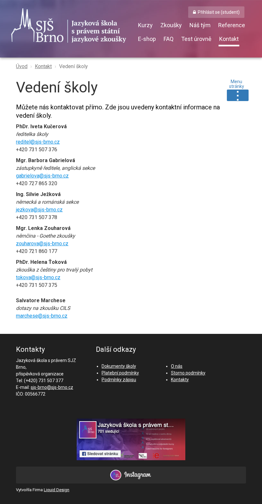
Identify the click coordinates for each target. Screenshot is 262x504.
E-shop (147, 38)
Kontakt (229, 38)
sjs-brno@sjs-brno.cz (52, 387)
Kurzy (145, 25)
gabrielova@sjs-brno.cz (42, 176)
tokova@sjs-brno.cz (38, 277)
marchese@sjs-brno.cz (41, 316)
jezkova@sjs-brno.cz (39, 210)
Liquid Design (56, 489)
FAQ (168, 38)
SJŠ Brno (73, 27)
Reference (231, 25)
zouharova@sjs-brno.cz (42, 243)
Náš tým (200, 25)
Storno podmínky (188, 372)
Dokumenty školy (119, 366)
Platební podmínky (120, 372)
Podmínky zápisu (119, 379)
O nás (176, 366)
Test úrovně (196, 38)
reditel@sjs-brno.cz (38, 142)
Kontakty (180, 379)
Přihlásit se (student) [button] (219, 12)
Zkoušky (171, 25)
